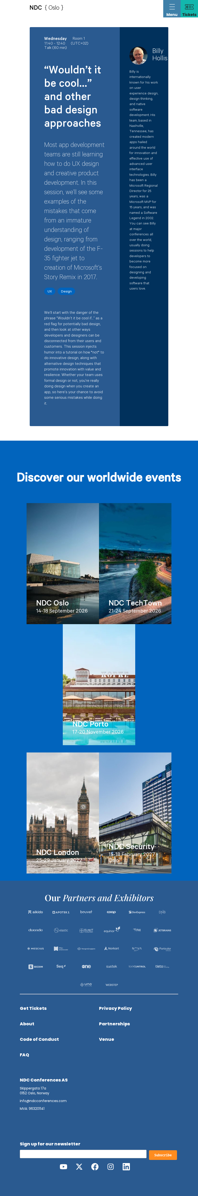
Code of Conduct (39, 1039)
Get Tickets (33, 1008)
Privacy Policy (115, 1008)
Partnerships (114, 1024)
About (27, 1024)
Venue (106, 1039)
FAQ (24, 1055)
